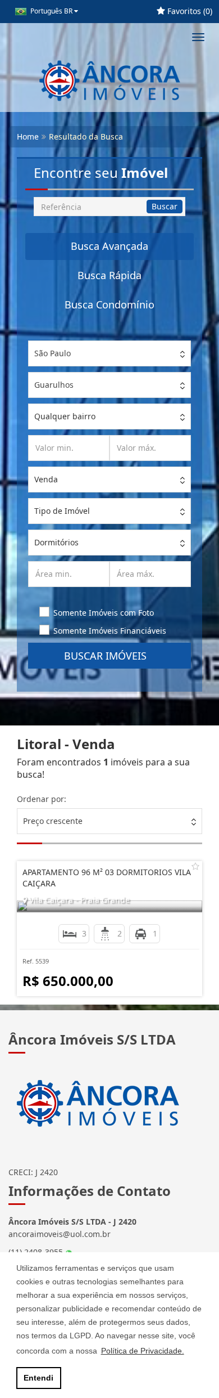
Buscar (164, 206)
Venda (46, 479)
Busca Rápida (109, 275)
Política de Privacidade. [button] (142, 1350)
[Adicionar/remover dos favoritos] (195, 866)
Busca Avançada (109, 246)
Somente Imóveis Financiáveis (109, 630)
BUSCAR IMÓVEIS (109, 655)
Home (28, 136)
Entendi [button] (38, 1377)
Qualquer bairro (64, 416)
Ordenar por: (41, 799)
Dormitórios (56, 542)
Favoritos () (188, 11)
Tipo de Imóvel (62, 510)
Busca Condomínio (109, 304)
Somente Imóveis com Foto (103, 612)
